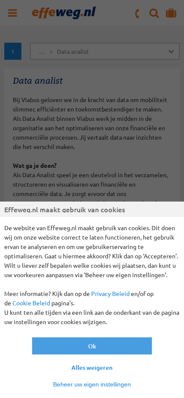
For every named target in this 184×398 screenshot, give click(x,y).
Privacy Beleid (110, 293)
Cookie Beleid (31, 303)
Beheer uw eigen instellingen (92, 384)
